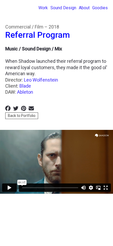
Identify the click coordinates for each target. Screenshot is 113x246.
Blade (25, 86)
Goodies (100, 8)
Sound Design (63, 8)
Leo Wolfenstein (41, 80)
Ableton (25, 92)
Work (43, 8)
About (84, 8)
